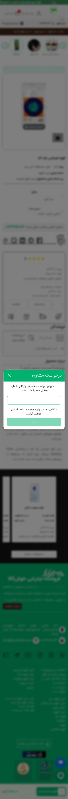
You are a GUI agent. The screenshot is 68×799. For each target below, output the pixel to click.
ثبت (34, 421)
